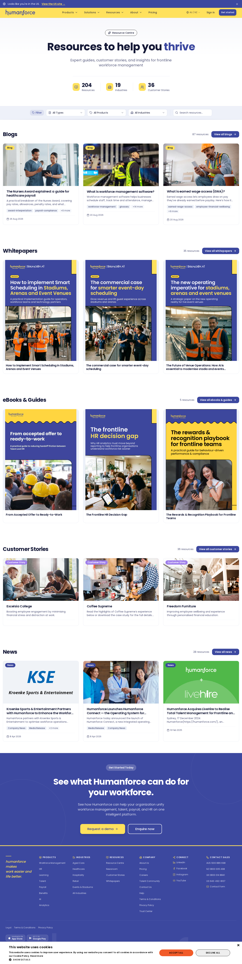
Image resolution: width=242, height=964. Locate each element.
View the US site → (53, 4)
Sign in (211, 12)
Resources (113, 12)
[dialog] (121, 953)
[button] (81, 959)
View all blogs (223, 134)
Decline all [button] (213, 952)
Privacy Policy (45, 927)
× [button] (238, 945)
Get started (227, 12)
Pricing (152, 12)
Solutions (90, 12)
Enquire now (144, 829)
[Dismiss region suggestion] (237, 3)
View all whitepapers (218, 251)
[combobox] (65, 112)
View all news (223, 652)
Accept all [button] (176, 952)
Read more (36, 955)
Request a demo (100, 829)
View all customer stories (215, 549)
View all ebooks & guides (216, 400)
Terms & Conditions (24, 927)
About (134, 12)
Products (68, 12)
